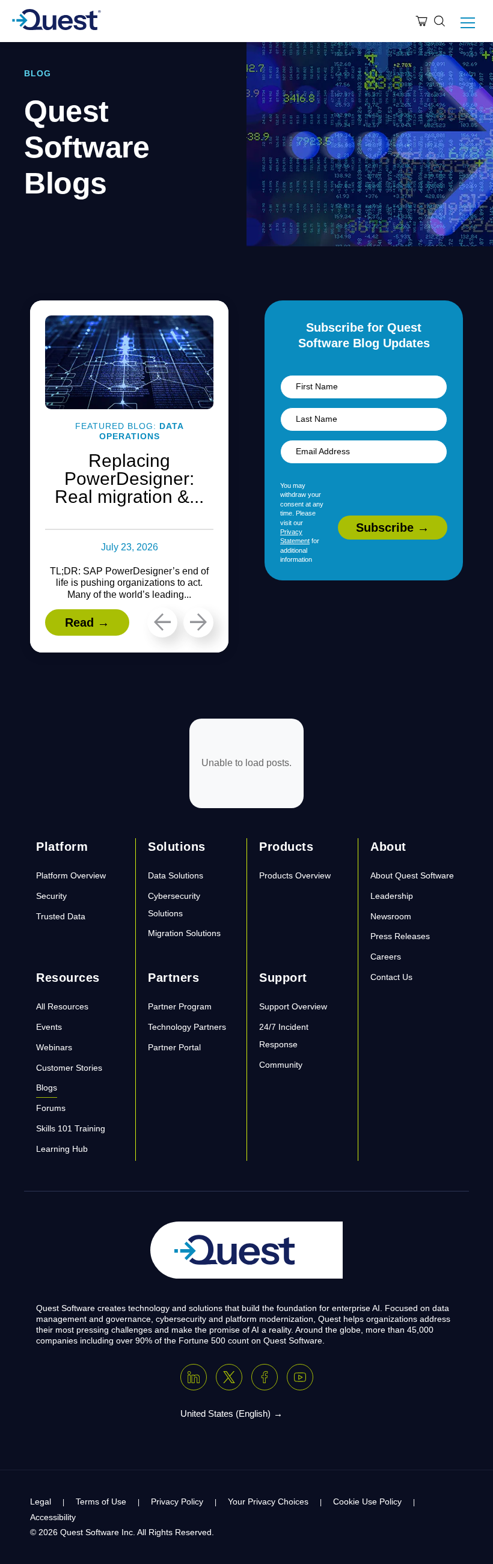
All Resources (62, 1006)
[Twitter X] (229, 1377)
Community (280, 1065)
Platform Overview (71, 875)
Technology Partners (187, 1027)
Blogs (46, 1087)
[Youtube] (300, 1377)
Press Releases (400, 936)
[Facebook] (264, 1377)
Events (49, 1027)
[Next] (198, 622)
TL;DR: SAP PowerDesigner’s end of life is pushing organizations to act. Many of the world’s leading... (129, 582)
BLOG (37, 73)
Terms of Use (101, 1501)
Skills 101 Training (70, 1128)
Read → (87, 622)
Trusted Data (60, 916)
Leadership (391, 896)
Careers (385, 956)
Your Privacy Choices (268, 1501)
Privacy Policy (177, 1501)
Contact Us (391, 977)
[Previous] (162, 622)
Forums (51, 1108)
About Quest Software (412, 875)
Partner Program (180, 1006)
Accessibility (53, 1517)
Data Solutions (175, 875)
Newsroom (390, 916)
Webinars (54, 1047)
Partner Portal (174, 1047)
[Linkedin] (193, 1377)
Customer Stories (69, 1068)
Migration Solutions (184, 933)
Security (51, 896)
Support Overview (293, 1006)
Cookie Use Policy (367, 1501)
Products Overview (295, 875)
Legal (40, 1501)
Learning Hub (62, 1149)
